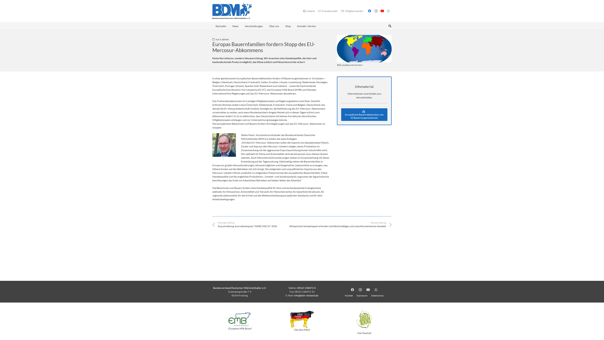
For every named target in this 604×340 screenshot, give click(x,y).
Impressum (362, 295)
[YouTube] (382, 11)
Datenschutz (377, 295)
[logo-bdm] (232, 11)
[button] (241, 25)
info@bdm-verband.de (306, 295)
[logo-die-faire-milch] (302, 319)
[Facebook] (369, 11)
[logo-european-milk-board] (239, 319)
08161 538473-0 (306, 287)
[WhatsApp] (388, 11)
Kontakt (349, 295)
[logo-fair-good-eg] (364, 319)
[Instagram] (376, 11)
